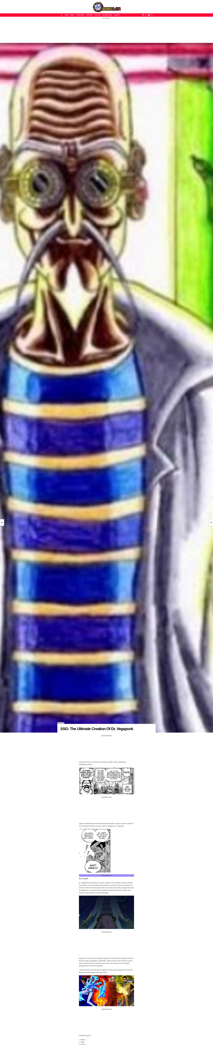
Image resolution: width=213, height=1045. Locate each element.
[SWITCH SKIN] (149, 15)
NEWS (72, 15)
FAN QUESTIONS (107, 15)
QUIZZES (117, 15)
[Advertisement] (106, 30)
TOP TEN (97, 15)
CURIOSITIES (80, 15)
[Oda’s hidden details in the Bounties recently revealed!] (2, 522)
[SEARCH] (152, 15)
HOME (66, 15)
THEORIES (89, 15)
